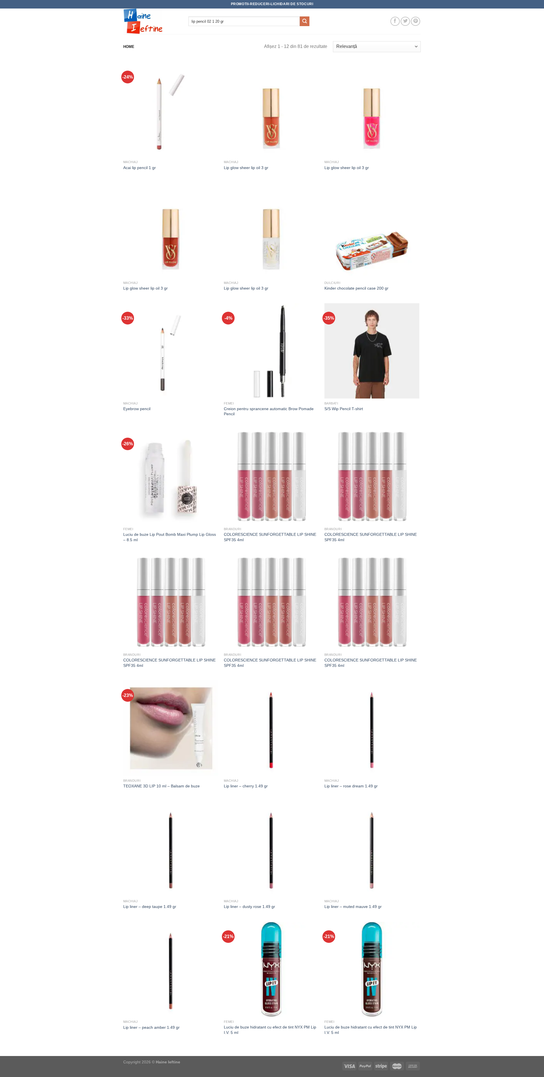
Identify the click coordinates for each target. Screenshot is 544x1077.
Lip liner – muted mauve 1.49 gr (353, 906)
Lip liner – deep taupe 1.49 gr (149, 906)
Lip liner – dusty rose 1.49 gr (249, 906)
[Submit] (304, 21)
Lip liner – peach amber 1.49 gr (151, 1027)
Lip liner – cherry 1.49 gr (246, 786)
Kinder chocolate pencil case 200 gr (356, 288)
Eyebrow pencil (136, 408)
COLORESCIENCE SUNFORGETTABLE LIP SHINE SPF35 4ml (270, 537)
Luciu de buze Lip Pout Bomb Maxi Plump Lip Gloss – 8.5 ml (169, 537)
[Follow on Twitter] (405, 21)
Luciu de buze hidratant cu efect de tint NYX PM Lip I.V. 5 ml (270, 1030)
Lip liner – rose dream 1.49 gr (351, 786)
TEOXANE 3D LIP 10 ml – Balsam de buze (161, 786)
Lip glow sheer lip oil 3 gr (246, 167)
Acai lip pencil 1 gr (139, 167)
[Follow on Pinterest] (415, 21)
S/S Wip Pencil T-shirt (343, 408)
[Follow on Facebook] (395, 21)
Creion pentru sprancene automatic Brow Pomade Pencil (269, 411)
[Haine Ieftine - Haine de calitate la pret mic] (151, 21)
